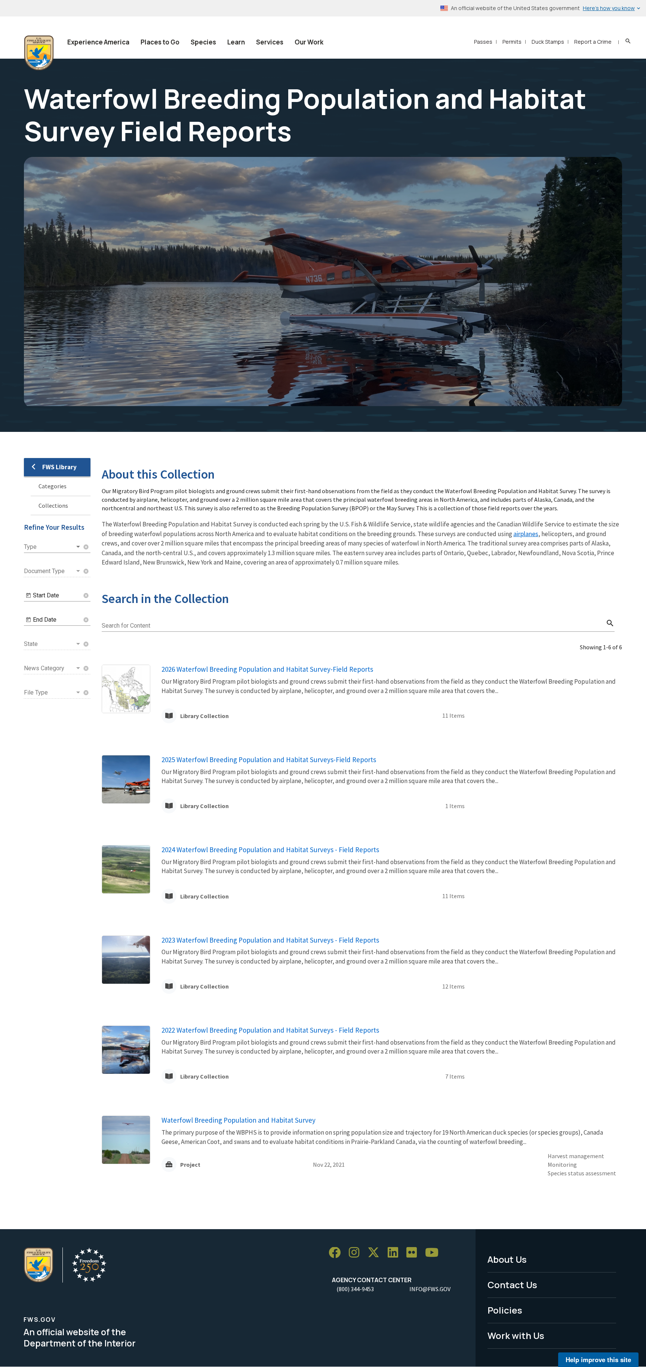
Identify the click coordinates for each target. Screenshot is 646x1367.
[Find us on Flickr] (414, 1253)
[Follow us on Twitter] (376, 1253)
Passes (483, 41)
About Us (507, 1259)
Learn (236, 42)
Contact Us (512, 1284)
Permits (512, 41)
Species (203, 42)
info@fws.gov (429, 1289)
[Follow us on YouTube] (434, 1253)
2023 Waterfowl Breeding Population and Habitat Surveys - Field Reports (270, 939)
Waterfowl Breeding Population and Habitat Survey (239, 1120)
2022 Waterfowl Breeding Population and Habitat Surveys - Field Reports (270, 1030)
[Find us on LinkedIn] (395, 1253)
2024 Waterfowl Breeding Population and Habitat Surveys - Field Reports (270, 849)
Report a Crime (593, 41)
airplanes (525, 533)
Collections (53, 505)
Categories (53, 486)
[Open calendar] (28, 595)
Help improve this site (598, 1359)
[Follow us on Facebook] (337, 1253)
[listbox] (52, 547)
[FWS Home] (39, 53)
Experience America (98, 42)
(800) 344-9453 (355, 1289)
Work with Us (515, 1335)
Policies (504, 1310)
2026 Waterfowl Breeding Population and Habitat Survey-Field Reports (267, 669)
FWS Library (59, 467)
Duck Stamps (548, 41)
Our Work (309, 42)
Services (269, 42)
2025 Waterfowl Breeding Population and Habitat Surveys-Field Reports (269, 759)
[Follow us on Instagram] (356, 1253)
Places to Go (160, 42)
